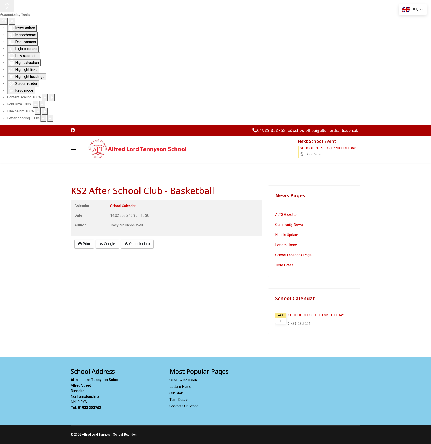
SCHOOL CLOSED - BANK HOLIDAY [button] (328, 148)
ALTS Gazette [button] (286, 214)
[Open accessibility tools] (7, 6)
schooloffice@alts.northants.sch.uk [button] (325, 130)
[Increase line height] (45, 111)
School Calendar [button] (123, 206)
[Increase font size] (42, 104)
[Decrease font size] (35, 104)
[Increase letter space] (50, 118)
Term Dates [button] (284, 265)
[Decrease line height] (38, 111)
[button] (73, 130)
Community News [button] (289, 225)
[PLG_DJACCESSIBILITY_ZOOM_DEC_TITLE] (45, 97)
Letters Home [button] (286, 245)
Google (109, 244)
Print (86, 244)
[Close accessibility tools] (12, 21)
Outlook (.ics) (139, 244)
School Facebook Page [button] (293, 255)
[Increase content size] (52, 97)
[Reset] (4, 21)
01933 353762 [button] (271, 130)
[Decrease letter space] (43, 118)
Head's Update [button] (286, 235)
